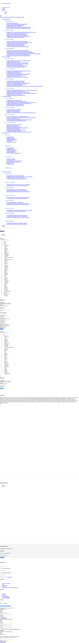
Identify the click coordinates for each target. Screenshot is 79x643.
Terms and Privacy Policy (15, 629)
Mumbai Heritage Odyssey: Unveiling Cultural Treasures (17, 190)
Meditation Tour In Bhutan (12, 149)
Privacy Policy (5, 595)
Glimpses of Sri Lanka (11, 158)
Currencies (2, 603)
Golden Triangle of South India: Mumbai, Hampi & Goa (17, 65)
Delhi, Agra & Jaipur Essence (12, 23)
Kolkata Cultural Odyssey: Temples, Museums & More (17, 224)
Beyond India (4, 132)
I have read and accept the (10, 629)
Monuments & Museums (4, 325)
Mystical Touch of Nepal (11, 142)
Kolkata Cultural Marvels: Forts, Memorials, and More (17, 223)
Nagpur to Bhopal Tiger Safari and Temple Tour (16, 81)
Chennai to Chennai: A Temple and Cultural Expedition (17, 43)
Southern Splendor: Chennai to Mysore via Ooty (16, 44)
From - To (2, 299)
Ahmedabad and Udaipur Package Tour (14, 71)
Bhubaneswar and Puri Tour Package (14, 126)
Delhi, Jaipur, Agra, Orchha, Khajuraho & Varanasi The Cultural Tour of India (21, 32)
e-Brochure (4, 586)
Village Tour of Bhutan (11, 151)
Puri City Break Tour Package (12, 125)
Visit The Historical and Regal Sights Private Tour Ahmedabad (18, 73)
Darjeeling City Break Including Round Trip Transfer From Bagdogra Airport (21, 112)
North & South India (6, 19)
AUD (6, 13)
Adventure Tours (3, 315)
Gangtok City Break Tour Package (13, 111)
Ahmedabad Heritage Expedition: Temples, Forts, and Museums (18, 184)
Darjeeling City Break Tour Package (13, 110)
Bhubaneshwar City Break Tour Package (14, 124)
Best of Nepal (9, 141)
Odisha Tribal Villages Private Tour (13, 128)
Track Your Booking (6, 596)
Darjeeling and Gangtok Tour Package (14, 109)
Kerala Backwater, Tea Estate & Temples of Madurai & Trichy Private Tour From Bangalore (24, 53)
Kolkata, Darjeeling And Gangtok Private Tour (15, 105)
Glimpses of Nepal (10, 136)
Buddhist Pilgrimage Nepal (12, 140)
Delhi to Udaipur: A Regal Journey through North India (17, 24)
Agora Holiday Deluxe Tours (5, 606)
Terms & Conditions (6, 597)
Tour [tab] (3, 234)
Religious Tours (3, 326)
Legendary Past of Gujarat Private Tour (14, 76)
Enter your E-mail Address (5, 553)
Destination (2, 238)
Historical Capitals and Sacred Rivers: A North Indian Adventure (19, 27)
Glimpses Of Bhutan (10, 147)
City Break (2, 316)
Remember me (4, 617)
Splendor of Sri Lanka (11, 159)
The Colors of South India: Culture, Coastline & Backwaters (18, 46)
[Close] (1, 611)
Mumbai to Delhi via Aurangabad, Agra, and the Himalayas (18, 63)
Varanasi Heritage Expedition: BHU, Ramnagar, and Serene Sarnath (19, 210)
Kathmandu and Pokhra (11, 138)
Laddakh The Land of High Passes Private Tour (15, 37)
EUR (6, 11)
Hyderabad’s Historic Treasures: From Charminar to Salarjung (18, 197)
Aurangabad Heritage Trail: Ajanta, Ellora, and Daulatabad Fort (18, 60)
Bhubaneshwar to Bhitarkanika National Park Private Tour (17, 127)
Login (3, 8)
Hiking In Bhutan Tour (11, 152)
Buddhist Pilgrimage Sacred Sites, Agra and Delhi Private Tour (18, 36)
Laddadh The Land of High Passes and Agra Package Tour (18, 33)
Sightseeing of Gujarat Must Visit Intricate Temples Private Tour (18, 70)
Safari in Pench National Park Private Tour (14, 85)
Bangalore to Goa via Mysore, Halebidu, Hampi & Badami (18, 50)
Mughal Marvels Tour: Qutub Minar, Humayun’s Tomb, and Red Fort (19, 176)
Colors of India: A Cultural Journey (13, 61)
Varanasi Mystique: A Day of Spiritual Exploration (16, 211)
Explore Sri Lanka (10, 164)
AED (6, 12)
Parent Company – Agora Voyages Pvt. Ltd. (10, 587)
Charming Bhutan (10, 148)
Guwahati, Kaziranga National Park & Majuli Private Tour (17, 116)
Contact (3, 594)
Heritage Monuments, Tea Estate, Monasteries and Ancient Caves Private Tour (21, 102)
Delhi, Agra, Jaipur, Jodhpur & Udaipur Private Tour (16, 34)
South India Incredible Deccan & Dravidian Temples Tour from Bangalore (20, 52)
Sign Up (3, 9)
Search (1, 388)
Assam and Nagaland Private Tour (13, 118)
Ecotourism (2, 319)
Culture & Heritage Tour (4, 318)
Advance (1, 304)
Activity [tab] (3, 235)
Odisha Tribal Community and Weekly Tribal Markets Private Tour (19, 131)
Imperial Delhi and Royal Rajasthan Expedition (15, 25)
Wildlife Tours (2, 327)
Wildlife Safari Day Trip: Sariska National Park (15, 175)
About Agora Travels (6, 583)
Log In (11, 631)
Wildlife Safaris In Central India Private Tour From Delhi (17, 35)
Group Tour (2, 323)
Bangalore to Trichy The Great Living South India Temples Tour (19, 55)
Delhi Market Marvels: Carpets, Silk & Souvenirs (16, 177)
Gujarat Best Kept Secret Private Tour (14, 72)
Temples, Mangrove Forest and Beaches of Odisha (16, 129)
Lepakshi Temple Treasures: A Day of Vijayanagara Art (17, 216)
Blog (3, 584)
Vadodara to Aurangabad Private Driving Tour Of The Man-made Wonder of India (22, 90)
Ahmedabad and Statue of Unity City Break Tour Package (17, 77)
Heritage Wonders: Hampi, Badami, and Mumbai (16, 66)
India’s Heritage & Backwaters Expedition (14, 64)
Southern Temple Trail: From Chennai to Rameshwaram (17, 41)
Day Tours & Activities (6, 171)
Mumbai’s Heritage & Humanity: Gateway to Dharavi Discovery (19, 191)
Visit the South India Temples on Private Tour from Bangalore (18, 54)
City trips (1, 317)
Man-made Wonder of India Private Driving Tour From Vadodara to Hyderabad (21, 93)
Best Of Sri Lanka (10, 163)
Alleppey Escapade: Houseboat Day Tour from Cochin (17, 178)
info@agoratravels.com (6, 3)
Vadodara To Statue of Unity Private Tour (14, 94)
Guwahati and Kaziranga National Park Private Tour (16, 120)
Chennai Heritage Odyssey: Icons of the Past (15, 202)
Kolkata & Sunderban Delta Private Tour (14, 100)
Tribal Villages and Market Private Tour (14, 130)
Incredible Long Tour (4, 324)
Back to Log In (3, 642)
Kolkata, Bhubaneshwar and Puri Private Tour (15, 104)
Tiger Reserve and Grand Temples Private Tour (15, 82)
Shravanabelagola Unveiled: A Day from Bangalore (16, 189)
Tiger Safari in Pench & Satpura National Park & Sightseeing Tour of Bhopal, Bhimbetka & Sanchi (25, 86)
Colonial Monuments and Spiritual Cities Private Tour (17, 101)
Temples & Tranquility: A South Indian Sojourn (15, 45)
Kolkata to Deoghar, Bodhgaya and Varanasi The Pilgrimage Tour (19, 103)
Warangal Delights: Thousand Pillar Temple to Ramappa (17, 198)
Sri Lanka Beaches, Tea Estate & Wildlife (14, 160)
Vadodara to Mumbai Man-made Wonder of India (16, 91)
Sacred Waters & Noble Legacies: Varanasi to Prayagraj (17, 215)
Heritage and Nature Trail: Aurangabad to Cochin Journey (17, 62)
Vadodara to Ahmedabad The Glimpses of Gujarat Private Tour (18, 92)
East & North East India (6, 96)
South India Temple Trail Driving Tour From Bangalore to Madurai (19, 51)
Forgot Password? (3, 618)
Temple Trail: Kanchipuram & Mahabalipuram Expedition (17, 203)
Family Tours (2, 322)
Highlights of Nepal (10, 137)
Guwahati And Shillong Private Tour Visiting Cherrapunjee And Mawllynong (21, 117)
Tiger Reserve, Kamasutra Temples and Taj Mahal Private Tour (18, 83)
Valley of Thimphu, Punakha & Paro (13, 153)
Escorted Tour (2, 320)
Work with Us (4, 585)
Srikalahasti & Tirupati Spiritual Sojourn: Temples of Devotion (18, 204)
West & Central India (6, 56)
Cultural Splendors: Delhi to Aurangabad (14, 26)
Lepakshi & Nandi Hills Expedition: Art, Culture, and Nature (18, 217)
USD (3, 10)
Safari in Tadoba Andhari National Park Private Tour (16, 84)
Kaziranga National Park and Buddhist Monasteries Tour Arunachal (19, 119)
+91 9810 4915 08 (5, 7)
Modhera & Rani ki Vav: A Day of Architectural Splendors (17, 185)
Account (3, 593)
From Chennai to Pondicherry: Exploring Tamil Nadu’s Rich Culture (19, 42)
